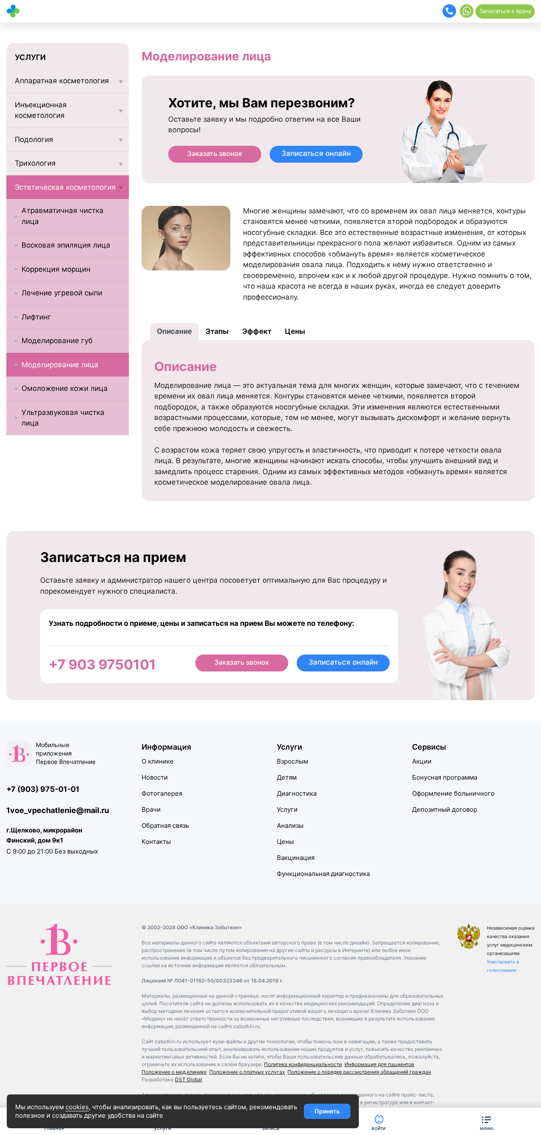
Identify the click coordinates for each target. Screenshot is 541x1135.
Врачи (151, 809)
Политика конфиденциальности (303, 1064)
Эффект (256, 331)
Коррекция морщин (56, 269)
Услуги (287, 809)
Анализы (290, 825)
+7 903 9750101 (102, 664)
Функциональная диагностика (323, 874)
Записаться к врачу (505, 11)
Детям (287, 777)
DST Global (188, 1079)
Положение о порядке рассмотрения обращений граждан (359, 1072)
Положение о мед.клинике (174, 1072)
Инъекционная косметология (41, 110)
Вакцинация (295, 858)
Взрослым (292, 761)
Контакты (156, 842)
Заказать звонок (214, 153)
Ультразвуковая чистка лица (63, 418)
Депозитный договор (444, 809)
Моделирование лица (60, 364)
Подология (34, 139)
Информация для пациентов (379, 1064)
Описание (174, 331)
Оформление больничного (453, 793)
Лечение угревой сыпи (62, 293)
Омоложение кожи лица (65, 388)
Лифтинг (36, 317)
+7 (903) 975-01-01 (42, 789)
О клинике (158, 761)
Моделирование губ (57, 340)
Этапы (217, 331)
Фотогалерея (162, 793)
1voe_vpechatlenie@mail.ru (57, 810)
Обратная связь (165, 825)
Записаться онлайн (316, 153)
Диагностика (297, 793)
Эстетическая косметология (65, 187)
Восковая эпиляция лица (66, 245)
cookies (77, 1107)
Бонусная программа (444, 777)
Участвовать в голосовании (503, 966)
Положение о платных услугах (247, 1072)
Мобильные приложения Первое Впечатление (66, 753)
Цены (295, 331)
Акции (422, 761)
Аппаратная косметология (62, 80)
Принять (327, 1111)
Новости (155, 777)
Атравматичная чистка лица (63, 216)
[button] (486, 1121)
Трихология (35, 163)
